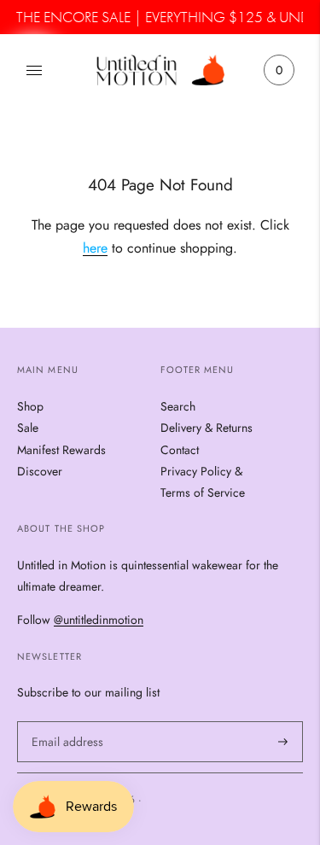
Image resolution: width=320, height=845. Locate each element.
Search (177, 406)
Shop (30, 406)
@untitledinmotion (98, 620)
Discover (39, 471)
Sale (27, 427)
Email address (65, 720)
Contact (179, 449)
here (95, 249)
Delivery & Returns (206, 427)
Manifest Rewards (61, 449)
